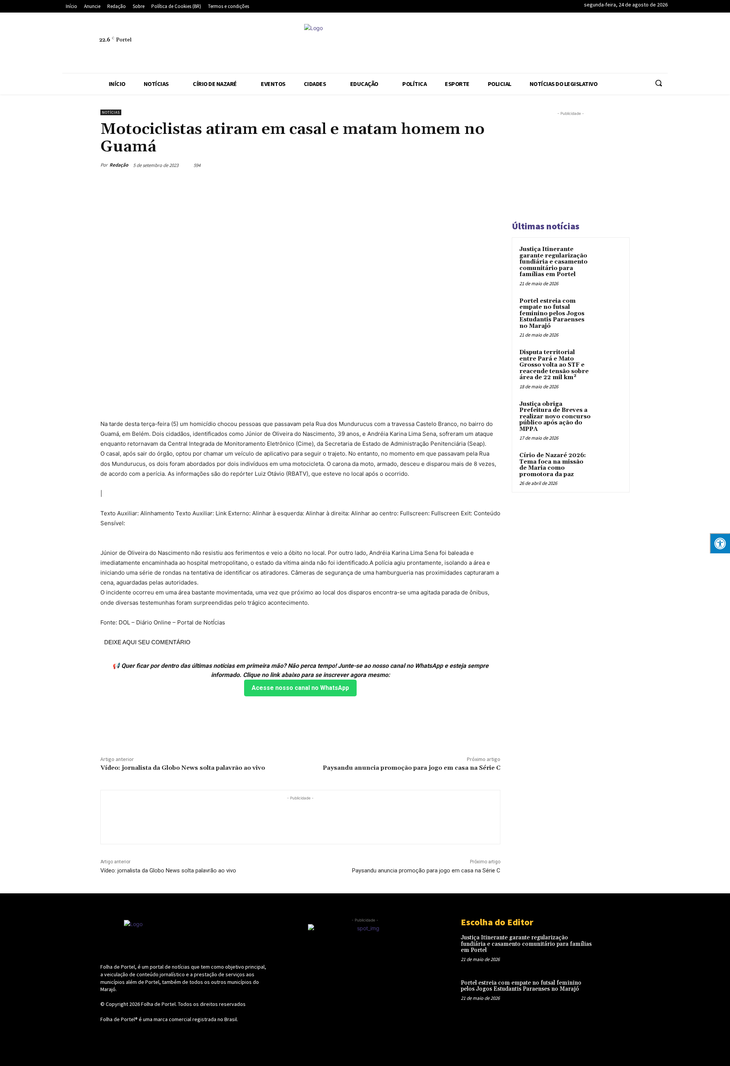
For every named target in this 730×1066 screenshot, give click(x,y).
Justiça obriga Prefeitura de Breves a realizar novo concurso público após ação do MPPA (554, 416)
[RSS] (571, 44)
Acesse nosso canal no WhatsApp (300, 687)
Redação (119, 165)
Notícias (111, 112)
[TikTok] (606, 44)
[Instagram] (554, 44)
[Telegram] (589, 44)
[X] (624, 44)
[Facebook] (536, 44)
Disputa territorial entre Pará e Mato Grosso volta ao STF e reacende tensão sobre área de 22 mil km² (554, 365)
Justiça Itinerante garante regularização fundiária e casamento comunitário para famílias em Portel (553, 262)
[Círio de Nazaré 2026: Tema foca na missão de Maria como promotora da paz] (608, 464)
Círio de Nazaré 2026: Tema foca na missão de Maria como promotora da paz (552, 465)
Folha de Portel (158, 1004)
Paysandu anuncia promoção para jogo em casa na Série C (411, 768)
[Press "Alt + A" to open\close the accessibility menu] (720, 543)
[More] (492, 165)
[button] (658, 83)
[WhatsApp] (641, 44)
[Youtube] (659, 44)
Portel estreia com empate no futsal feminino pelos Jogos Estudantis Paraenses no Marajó (551, 313)
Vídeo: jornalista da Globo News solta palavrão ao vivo (182, 768)
